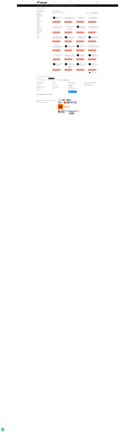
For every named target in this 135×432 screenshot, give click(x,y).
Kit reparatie (38, 26)
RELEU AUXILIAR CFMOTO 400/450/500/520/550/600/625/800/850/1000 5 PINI (57, 37)
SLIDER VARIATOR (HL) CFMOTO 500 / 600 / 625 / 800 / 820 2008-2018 (81, 27)
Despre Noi (56, 5)
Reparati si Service (39, 29)
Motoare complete (40, 27)
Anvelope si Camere (40, 20)
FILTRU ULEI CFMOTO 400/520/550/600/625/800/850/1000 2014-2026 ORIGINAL (93, 55)
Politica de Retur (55, 86)
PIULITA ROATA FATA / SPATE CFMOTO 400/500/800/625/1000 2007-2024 (58, 55)
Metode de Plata (55, 84)
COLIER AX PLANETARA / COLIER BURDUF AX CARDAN (93, 18)
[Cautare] (71, 2)
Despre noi (38, 84)
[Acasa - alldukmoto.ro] (42, 2)
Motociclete (38, 13)
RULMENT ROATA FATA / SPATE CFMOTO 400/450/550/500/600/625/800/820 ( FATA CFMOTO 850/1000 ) (81, 55)
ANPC (53, 88)
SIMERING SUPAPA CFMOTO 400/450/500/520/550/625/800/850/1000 (69, 37)
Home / (38, 7)
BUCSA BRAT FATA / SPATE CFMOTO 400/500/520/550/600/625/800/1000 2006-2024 (57, 18)
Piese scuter (38, 28)
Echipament (38, 19)
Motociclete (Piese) (40, 15)
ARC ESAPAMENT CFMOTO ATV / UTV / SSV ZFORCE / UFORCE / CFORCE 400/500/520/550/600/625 (93, 46)
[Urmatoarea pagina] (97, 72)
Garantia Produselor (55, 87)
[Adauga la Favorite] (61, 22)
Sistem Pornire (39, 32)
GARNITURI (38, 25)
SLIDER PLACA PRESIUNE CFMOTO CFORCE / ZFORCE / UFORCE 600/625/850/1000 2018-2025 (93, 27)
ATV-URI (38, 18)
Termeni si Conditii (39, 86)
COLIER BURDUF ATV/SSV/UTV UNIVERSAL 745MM (81, 37)
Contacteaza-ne (73, 91)
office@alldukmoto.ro (89, 85)
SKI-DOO (38, 33)
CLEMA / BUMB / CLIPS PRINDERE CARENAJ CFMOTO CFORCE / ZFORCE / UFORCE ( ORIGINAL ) (69, 18)
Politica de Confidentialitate (64, 79)
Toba (37, 34)
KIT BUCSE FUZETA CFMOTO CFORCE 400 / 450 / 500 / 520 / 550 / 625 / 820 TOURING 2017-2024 (81, 64)
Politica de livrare (39, 88)
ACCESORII (38, 21)
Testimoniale (61, 5)
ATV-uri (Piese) (39, 12)
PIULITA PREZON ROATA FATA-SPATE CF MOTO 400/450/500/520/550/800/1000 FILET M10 (57, 64)
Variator (38, 37)
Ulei (37, 35)
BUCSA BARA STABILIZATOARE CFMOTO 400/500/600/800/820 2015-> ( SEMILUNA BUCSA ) (93, 37)
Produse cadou (71, 5)
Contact (38, 89)
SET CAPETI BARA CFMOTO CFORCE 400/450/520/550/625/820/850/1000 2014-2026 (69, 27)
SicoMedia (45, 102)
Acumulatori (38, 17)
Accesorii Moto (39, 16)
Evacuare (38, 24)
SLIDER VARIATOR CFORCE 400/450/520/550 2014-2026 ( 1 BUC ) (69, 55)
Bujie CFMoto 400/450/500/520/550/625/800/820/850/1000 (57, 46)
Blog (66, 5)
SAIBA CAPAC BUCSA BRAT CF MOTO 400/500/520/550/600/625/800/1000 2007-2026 (81, 46)
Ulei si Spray (38, 36)
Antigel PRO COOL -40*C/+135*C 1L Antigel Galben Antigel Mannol (93, 64)
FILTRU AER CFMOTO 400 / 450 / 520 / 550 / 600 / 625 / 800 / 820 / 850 (69, 46)
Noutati (46, 5)
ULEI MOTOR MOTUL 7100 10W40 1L (81, 18)
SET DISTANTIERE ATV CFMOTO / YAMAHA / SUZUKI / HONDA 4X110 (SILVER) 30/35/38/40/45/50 (69, 64)
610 (95, 72)
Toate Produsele (40, 5)
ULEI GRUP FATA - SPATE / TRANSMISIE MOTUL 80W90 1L (57, 27)
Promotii (51, 5)
